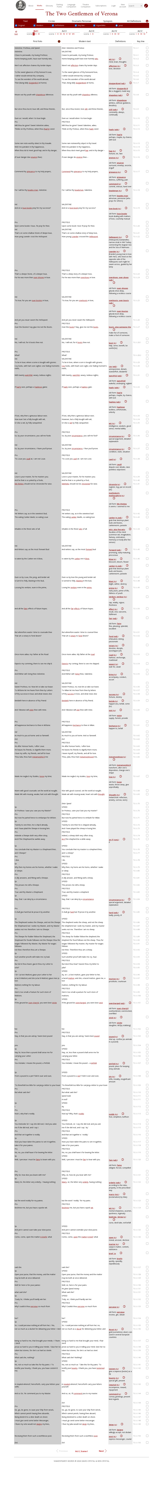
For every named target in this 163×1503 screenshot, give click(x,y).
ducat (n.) (113, 1329)
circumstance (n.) (116, 436)
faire (26, 608)
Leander (75, 236)
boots (71, 327)
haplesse (38, 387)
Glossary (49, 6)
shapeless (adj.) (116, 95)
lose (88, 776)
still (86, 109)
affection (74, 65)
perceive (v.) (114, 1307)
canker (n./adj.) (115, 518)
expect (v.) (113, 664)
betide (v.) (113, 701)
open (75, 1237)
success (70, 694)
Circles (51, 21)
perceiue (34, 1306)
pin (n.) (112, 1076)
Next (102, 1451)
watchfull (28, 375)
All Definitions (134, 21)
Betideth (65, 700)
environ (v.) (114, 158)
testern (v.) (114, 1369)
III (39, 34)
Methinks (65, 484)
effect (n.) (113, 609)
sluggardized (81, 83)
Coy (63, 366)
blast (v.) (113, 581)
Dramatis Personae (81, 21)
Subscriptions (101, 6)
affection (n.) (114, 66)
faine (38, 1159)
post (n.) (112, 1436)
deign (84, 1424)
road (93, 654)
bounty (74, 1368)
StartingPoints (59, 5)
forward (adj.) (115, 550)
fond (80, 636)
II (36, 34)
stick (101, 1002)
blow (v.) (112, 559)
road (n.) (112, 655)
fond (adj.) (113, 636)
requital (67, 1384)
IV (64, 34)
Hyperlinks (100, 25)
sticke (54, 1002)
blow (87, 558)
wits (96, 58)
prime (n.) (113, 588)
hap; (87, 150)
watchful (76, 375)
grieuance (31, 171)
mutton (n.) (114, 979)
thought (101, 794)
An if (63, 839)
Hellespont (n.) (115, 237)
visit (78, 710)
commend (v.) (115, 184)
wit (71, 423)
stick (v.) (112, 1017)
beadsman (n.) (115, 190)
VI (70, 34)
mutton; (71, 978)
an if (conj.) (114, 839)
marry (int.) (114, 1194)
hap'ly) (47, 129)
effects (77, 608)
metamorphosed (87, 757)
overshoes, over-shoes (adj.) (118, 278)
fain (84, 1159)
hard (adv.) (113, 912)
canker (74, 517)
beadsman (79, 190)
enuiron (34, 157)
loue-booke (27, 208)
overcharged (81, 1002)
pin (79, 1076)
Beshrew (65, 1207)
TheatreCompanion (85, 5)
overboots (83, 300)
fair (72, 608)
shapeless (86, 94)
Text (25, 21)
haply (91, 129)
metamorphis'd (38, 757)
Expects (65, 663)
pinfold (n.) (114, 1063)
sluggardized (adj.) (117, 83)
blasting (79, 581)
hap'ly (119, 134)
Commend (66, 171)
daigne (39, 1424)
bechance (77, 725)
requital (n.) (114, 1385)
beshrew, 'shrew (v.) (117, 1217)
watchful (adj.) (115, 376)
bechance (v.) (114, 726)
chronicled (86, 484)
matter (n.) (114, 1244)
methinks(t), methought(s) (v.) (116, 494)
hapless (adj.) (115, 402)
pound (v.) (113, 1036)
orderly (85, 1182)
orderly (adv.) (115, 1182)
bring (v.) (113, 674)
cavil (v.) (112, 459)
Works (39, 5)
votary (73, 636)
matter (84, 1237)
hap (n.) (112, 151)
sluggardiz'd (33, 83)
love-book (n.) (115, 208)
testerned (100, 1368)
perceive (81, 1306)
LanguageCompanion (71, 5)
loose (42, 776)
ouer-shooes (38, 277)
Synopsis (107, 21)
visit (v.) (112, 710)
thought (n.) (114, 795)
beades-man (33, 190)
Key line (81, 25)
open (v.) (112, 1237)
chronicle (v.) (114, 484)
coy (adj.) (113, 366)
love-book (74, 208)
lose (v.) (112, 777)
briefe (119, 1258)
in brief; (90, 1237)
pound (96, 1036)
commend (78, 1393)
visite (31, 710)
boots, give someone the (120, 327)
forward (89, 549)
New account (122, 5)
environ (79, 157)
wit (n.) (112, 59)
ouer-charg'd (33, 1002)
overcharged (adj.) (117, 1003)
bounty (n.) (114, 1378)
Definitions (59, 25)
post (96, 1436)
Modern (39, 25)
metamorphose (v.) (117, 757)
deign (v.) (113, 1424)
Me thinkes (19, 484)
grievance (78, 171)
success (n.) (114, 694)
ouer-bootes (37, 300)
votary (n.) (113, 645)
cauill (28, 459)
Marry (64, 1182)
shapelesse (40, 94)
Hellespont (93, 236)
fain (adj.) (113, 1160)
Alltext (16, 32)
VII (73, 34)
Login (113, 6)
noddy (81, 1113)
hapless (85, 387)
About (30, 6)
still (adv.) (113, 109)
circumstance (77, 435)
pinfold (94, 1063)
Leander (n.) (114, 251)
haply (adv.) (114, 129)
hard (72, 912)
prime (89, 587)
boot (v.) (112, 343)
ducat (79, 1329)
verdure (74, 587)
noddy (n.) (113, 1114)
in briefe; (43, 1237)
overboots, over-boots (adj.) (119, 301)
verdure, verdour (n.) (118, 597)
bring (77, 674)
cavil (75, 459)
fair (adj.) (113, 618)
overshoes (85, 277)
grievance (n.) (115, 172)
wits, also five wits (117, 529)
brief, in (112, 1253)
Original (21, 25)
